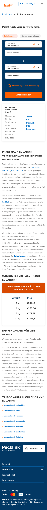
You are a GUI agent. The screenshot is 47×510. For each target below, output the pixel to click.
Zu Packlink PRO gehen (28, 4)
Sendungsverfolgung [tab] (30, 36)
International (8, 475)
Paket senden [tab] (10, 36)
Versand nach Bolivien (13, 437)
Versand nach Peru (12, 410)
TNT (17, 171)
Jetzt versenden (23, 95)
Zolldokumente (20, 256)
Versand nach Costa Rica (14, 432)
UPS (21, 171)
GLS (12, 171)
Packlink (5, 202)
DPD (8, 171)
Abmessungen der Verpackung (25, 86)
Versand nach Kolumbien (14, 405)
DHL (4, 171)
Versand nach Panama (13, 416)
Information (7, 469)
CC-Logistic (35, 167)
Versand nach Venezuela (14, 421)
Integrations (8, 480)
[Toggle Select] (38, 44)
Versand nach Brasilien (13, 426)
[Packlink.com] (8, 5)
